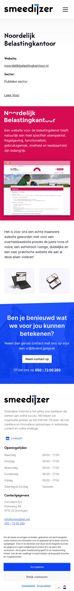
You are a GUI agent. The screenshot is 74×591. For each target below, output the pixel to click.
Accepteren (37, 566)
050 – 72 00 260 (14, 523)
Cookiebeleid (28, 585)
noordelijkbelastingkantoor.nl (26, 66)
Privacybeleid (44, 585)
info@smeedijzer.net (17, 519)
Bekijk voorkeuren (37, 576)
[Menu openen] (65, 9)
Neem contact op (37, 359)
